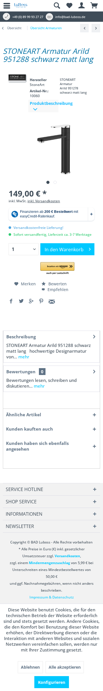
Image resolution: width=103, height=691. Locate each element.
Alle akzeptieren (65, 667)
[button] (57, 268)
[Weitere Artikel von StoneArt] (17, 77)
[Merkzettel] (69, 5)
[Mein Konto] (82, 5)
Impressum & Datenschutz (51, 597)
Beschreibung (21, 336)
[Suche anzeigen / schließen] (56, 5)
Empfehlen (57, 289)
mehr (23, 357)
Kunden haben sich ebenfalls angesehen (37, 446)
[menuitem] (4, 5)
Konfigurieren (51, 682)
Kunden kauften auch (29, 429)
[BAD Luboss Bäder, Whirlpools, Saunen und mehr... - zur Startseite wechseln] (20, 7)
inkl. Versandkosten (43, 201)
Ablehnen (30, 667)
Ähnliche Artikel (23, 414)
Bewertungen (20, 371)
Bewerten (57, 283)
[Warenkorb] (94, 5)
